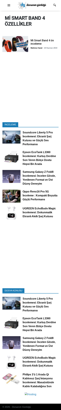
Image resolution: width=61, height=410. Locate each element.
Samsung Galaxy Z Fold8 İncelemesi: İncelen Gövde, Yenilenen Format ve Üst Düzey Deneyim (39, 177)
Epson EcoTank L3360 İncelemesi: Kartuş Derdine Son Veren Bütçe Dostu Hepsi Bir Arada (39, 158)
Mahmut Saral (36, 48)
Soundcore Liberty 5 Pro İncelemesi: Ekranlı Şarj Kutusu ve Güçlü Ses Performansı (38, 138)
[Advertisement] (30, 88)
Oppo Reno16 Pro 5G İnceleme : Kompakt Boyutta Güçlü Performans (40, 195)
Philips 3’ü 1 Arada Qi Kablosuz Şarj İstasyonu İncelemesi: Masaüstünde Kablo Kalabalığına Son (38, 380)
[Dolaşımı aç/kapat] (9, 5)
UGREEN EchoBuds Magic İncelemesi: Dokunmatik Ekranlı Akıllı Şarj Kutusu (39, 212)
